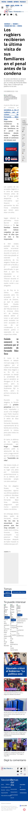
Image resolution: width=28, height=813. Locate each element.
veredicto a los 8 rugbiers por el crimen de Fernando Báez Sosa (11, 114)
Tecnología (8, 795)
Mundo (3, 790)
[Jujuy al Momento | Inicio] (27, 779)
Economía (10, 2)
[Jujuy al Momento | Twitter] (4, 15)
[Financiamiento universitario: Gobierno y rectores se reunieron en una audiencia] (19, 617)
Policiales (23, 2)
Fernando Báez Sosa (19, 592)
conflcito (20, 615)
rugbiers (7, 592)
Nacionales (4, 787)
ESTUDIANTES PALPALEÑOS (10, 689)
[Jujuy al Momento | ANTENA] (25, 771)
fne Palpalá (7, 729)
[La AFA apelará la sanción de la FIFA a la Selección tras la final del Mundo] (6, 619)
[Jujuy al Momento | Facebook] (1, 15)
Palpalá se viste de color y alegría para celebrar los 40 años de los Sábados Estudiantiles (15, 734)
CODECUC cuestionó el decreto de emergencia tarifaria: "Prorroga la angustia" (14, 754)
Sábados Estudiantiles (10, 709)
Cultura (8, 790)
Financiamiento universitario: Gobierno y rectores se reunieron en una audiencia (22, 627)
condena (7, 595)
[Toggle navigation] (2, 7)
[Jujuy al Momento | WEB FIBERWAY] (18, 774)
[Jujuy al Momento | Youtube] (11, 15)
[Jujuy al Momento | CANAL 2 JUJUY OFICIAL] (21, 771)
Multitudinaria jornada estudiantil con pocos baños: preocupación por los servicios (15, 714)
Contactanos (23, 792)
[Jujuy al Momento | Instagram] (8, 15)
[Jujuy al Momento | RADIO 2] (21, 774)
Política (4, 2)
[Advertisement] (14, 568)
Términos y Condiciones (6, 803)
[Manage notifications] (24, 809)
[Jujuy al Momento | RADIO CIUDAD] (25, 774)
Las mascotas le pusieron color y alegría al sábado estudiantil (13, 693)
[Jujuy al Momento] (7, 769)
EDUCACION (13, 789)
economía (13, 620)
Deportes (16, 2)
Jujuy (2, 784)
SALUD (12, 797)
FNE (7, 792)
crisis (6, 748)
